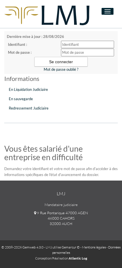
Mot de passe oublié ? (61, 69)
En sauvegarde (21, 99)
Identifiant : (17, 44)
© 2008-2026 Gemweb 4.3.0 (22, 247)
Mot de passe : (19, 52)
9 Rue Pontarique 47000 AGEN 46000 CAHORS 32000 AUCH (62, 218)
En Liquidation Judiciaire (28, 89)
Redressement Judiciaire (29, 108)
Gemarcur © (71, 247)
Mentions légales (94, 247)
